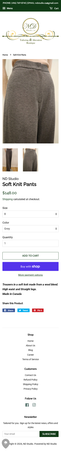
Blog (30, 350)
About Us (30, 345)
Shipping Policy (30, 384)
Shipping (7, 199)
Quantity (7, 237)
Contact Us (30, 375)
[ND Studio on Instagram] (34, 405)
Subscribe (49, 434)
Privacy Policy (31, 389)
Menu (9, 8)
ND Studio (28, 444)
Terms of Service (30, 359)
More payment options (30, 275)
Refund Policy (30, 379)
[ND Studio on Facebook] (27, 405)
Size (4, 208)
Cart (56, 8)
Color (5, 222)
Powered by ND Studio (45, 444)
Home (5, 55)
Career (30, 354)
